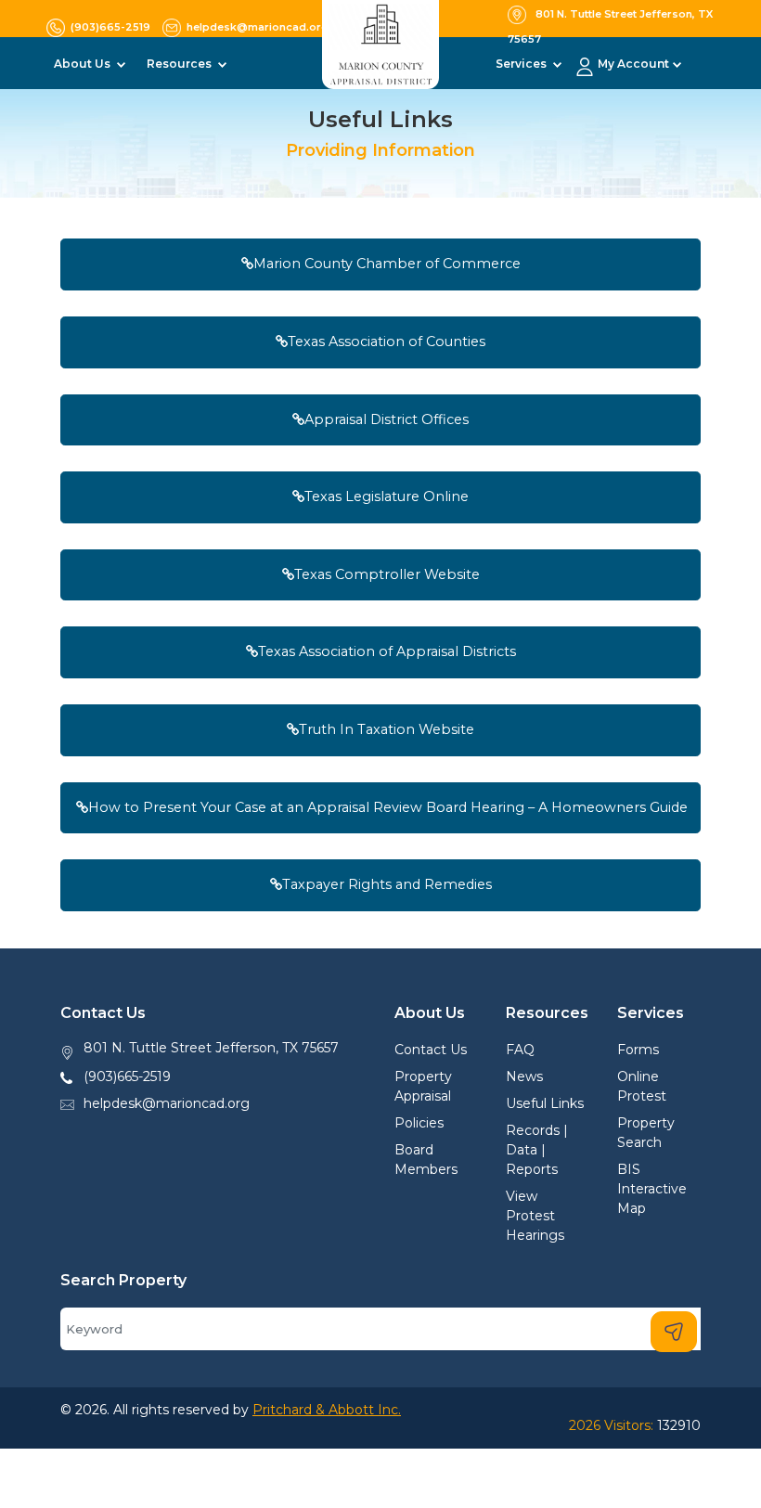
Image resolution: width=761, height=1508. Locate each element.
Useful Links (545, 1103)
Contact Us (430, 1049)
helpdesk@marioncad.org (167, 1103)
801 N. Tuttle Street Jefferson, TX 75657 (211, 1047)
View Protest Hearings (535, 1216)
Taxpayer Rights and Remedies (387, 884)
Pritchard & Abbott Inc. (326, 1409)
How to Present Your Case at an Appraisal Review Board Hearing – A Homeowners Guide (388, 807)
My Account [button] (633, 64)
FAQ (520, 1049)
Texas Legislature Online (386, 496)
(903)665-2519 (127, 1076)
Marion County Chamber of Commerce (387, 263)
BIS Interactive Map (652, 1189)
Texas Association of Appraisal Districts (387, 651)
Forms (638, 1049)
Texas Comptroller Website (387, 574)
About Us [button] (83, 64)
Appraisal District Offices (386, 419)
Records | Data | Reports (537, 1150)
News (524, 1076)
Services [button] (522, 64)
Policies (419, 1123)
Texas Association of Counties (386, 341)
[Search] (674, 1331)
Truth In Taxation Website (386, 729)
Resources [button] (180, 64)
